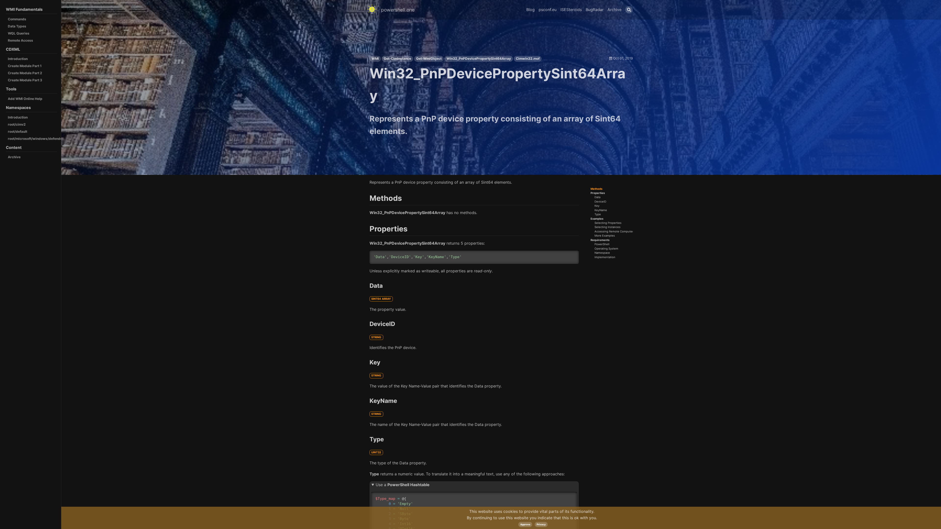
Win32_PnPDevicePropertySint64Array (478, 58)
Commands (17, 19)
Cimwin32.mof (528, 58)
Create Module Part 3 (25, 80)
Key (596, 205)
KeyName (600, 210)
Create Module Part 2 (25, 73)
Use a (403, 484)
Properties (598, 193)
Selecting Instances (607, 227)
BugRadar (595, 9)
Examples (597, 218)
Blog (530, 9)
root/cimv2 (17, 124)
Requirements (600, 240)
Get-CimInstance (397, 58)
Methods (596, 189)
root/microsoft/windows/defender (36, 139)
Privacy (541, 524)
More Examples (604, 235)
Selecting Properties (607, 223)
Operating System (606, 248)
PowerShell (601, 244)
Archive (14, 157)
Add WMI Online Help (25, 99)
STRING (376, 337)
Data (597, 197)
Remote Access (20, 40)
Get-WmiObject (429, 58)
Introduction (18, 59)
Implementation (604, 257)
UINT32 (376, 452)
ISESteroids (571, 9)
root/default (17, 131)
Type (597, 214)
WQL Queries (18, 33)
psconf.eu (548, 9)
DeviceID (600, 201)
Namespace (602, 252)
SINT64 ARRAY (381, 299)
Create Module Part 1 (25, 66)
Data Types (17, 26)
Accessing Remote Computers (614, 231)
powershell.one (398, 10)
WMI (375, 58)
